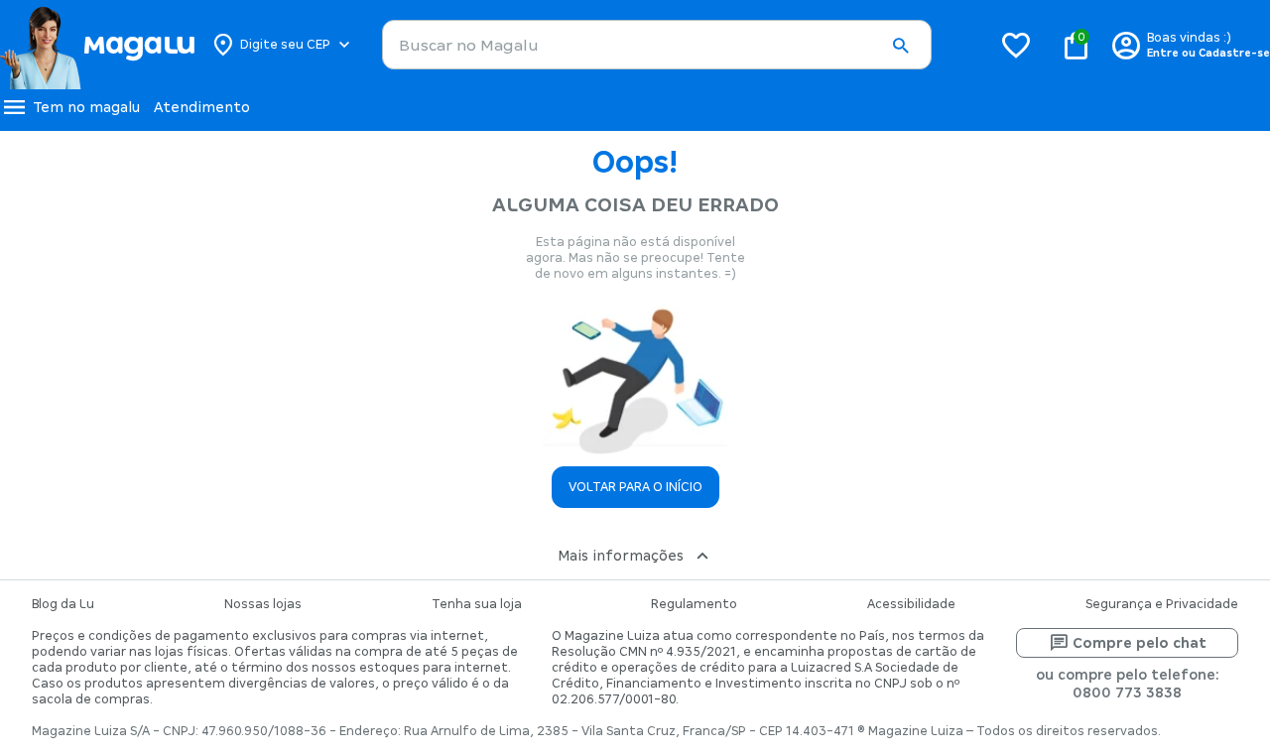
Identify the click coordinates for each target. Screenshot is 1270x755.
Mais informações (621, 556)
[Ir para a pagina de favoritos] (1016, 44)
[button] (900, 46)
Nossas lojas (263, 604)
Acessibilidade (911, 604)
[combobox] (657, 44)
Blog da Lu (63, 604)
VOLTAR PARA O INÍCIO (635, 487)
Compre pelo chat (1139, 643)
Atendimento (202, 107)
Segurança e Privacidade (1161, 604)
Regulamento (694, 604)
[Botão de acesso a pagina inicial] (96, 44)
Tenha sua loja (477, 604)
